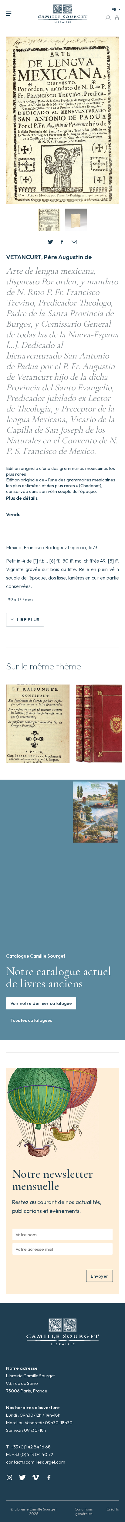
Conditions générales (84, 1511)
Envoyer (99, 1276)
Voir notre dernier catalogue (41, 1003)
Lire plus (28, 619)
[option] (38, 723)
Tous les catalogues (31, 1020)
